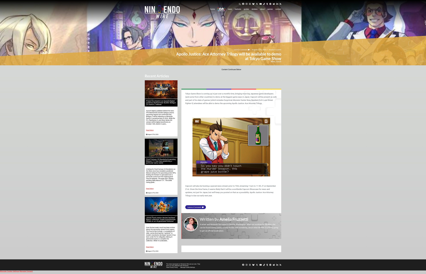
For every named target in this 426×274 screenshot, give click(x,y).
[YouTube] (260, 4)
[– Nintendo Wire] (162, 12)
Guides (246, 9)
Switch (278, 62)
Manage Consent (26, 271)
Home (212, 9)
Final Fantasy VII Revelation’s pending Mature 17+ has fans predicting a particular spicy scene (161, 161)
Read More (150, 130)
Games (270, 9)
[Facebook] (243, 4)
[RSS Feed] (280, 4)
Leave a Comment (241, 50)
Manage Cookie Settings (187, 267)
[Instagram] (247, 4)
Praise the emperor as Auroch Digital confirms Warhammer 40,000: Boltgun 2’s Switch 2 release (161, 103)
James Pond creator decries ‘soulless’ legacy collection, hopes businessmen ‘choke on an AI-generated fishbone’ (161, 219)
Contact (278, 9)
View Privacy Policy (172, 267)
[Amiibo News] (221, 9)
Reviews (254, 9)
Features (238, 9)
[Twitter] (257, 4)
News (230, 9)
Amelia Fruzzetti (275, 50)
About (262, 9)
